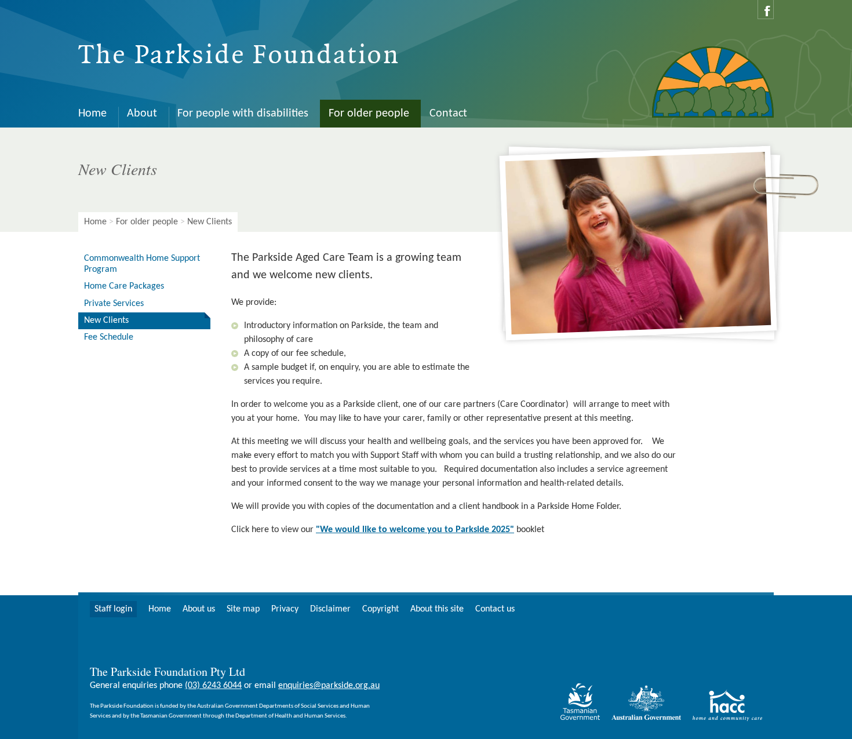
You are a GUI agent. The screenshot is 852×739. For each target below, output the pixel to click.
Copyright (380, 609)
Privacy (284, 609)
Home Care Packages (124, 286)
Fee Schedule (108, 337)
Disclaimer (330, 609)
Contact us (495, 609)
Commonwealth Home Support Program (142, 264)
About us (199, 609)
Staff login (113, 609)
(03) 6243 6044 (213, 685)
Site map (243, 609)
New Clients (106, 320)
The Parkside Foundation (239, 56)
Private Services (114, 303)
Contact (448, 113)
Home (92, 113)
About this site (437, 609)
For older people (369, 113)
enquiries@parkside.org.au (329, 685)
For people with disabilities (242, 113)
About (142, 113)
